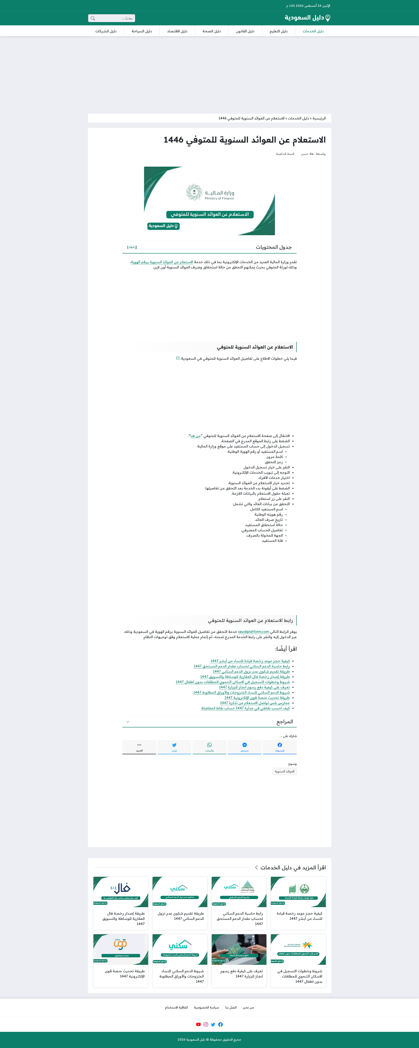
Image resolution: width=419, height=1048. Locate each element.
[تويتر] (213, 1024)
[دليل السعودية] (307, 18)
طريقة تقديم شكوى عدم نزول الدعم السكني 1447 (251, 671)
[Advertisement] (209, 72)
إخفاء (132, 247)
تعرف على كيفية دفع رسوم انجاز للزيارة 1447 (254, 687)
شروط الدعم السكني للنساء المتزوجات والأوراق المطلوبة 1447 (241, 692)
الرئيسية (319, 118)
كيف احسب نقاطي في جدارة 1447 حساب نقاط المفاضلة (245, 708)
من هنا (195, 435)
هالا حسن (307, 153)
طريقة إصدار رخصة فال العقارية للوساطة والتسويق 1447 (245, 676)
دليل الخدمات (298, 118)
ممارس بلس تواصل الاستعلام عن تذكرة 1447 (255, 703)
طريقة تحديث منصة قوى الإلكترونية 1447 (257, 697)
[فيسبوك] (220, 1024)
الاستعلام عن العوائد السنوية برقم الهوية (162, 262)
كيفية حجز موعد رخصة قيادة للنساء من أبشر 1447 (250, 661)
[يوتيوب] (198, 1024)
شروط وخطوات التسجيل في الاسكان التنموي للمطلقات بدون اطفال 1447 (233, 682)
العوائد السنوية (284, 771)
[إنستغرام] (206, 1024)
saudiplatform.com (253, 631)
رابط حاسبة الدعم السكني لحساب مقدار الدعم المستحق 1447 (242, 666)
